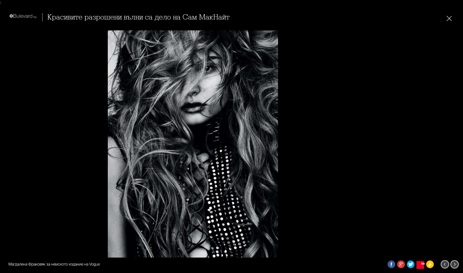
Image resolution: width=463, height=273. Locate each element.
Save (422, 263)
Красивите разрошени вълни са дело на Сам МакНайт (138, 17)
